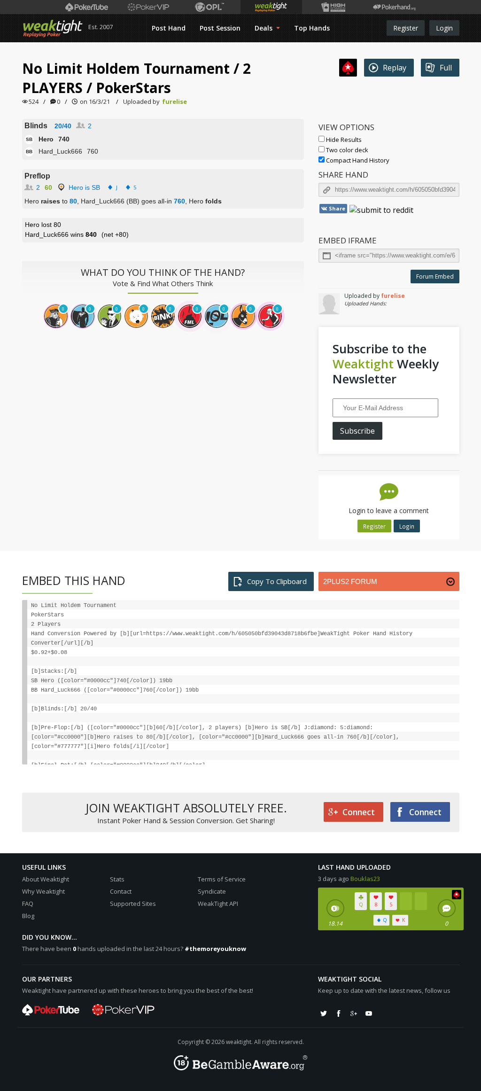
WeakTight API (218, 903)
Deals (264, 27)
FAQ (27, 903)
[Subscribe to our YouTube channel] (368, 1013)
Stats (117, 879)
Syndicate (212, 891)
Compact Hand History (357, 160)
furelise (174, 101)
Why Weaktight (43, 891)
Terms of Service (222, 879)
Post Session (220, 27)
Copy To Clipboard (277, 581)
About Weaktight (45, 879)
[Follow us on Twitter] (323, 1013)
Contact (121, 891)
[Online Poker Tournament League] (209, 7)
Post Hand (169, 27)
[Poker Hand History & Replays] (394, 7)
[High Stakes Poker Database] (333, 7)
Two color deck (346, 150)
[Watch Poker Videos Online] (86, 7)
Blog (28, 916)
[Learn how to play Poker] (148, 7)
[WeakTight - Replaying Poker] (53, 28)
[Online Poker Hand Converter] (271, 7)
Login (444, 27)
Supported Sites (133, 903)
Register (405, 27)
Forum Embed (435, 277)
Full (446, 67)
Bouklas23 (365, 878)
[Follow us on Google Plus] (353, 1013)
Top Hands (312, 27)
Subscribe (357, 431)
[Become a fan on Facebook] (338, 1013)
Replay (394, 67)
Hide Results (343, 139)
